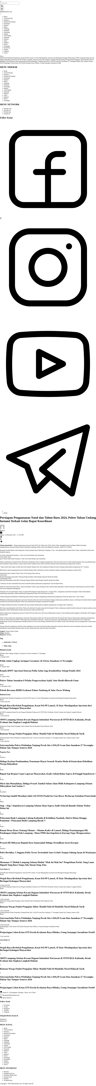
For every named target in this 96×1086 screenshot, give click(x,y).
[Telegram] (48, 508)
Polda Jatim (7, 646)
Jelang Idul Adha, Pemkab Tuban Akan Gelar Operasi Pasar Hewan (20, 573)
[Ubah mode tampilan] (2, 8)
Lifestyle (6, 51)
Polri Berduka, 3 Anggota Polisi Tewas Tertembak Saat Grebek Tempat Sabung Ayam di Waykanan (48, 852)
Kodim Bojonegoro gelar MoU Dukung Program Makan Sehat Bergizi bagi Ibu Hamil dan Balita (29, 577)
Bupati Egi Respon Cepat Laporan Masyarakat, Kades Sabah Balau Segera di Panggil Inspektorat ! (48, 774)
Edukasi (6, 25)
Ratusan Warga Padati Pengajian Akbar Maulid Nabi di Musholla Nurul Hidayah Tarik (42, 733)
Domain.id (7, 113)
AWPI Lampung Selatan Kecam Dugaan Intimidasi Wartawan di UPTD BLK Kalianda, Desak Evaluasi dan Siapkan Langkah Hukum (47, 58)
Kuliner (6, 49)
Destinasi (6, 30)
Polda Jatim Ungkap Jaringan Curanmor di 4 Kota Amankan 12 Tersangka (36, 661)
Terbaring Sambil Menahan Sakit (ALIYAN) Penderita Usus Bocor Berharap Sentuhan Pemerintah (48, 796)
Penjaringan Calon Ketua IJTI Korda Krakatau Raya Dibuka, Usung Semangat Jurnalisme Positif (32, 63)
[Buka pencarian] (1, 1)
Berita (5, 16)
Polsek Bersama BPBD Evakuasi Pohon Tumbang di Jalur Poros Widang (35, 690)
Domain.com (7, 108)
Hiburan (6, 39)
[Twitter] (1, 218)
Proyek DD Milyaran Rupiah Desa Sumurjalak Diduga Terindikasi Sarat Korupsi (39, 843)
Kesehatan (7, 23)
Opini (5, 41)
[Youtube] (48, 411)
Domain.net (7, 110)
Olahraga (6, 29)
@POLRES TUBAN (10, 642)
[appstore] (3, 1019)
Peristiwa (6, 20)
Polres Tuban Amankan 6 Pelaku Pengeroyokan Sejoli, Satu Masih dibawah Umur (39, 680)
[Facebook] (48, 216)
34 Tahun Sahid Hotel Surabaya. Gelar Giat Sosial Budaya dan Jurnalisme (22, 555)
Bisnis (5, 27)
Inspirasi (6, 42)
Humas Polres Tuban (12, 631)
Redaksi (2, 530)
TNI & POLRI (8, 18)
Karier (6, 44)
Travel (6, 53)
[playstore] (3, 1021)
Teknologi (7, 32)
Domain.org (7, 112)
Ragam (6, 34)
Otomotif (6, 37)
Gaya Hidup (7, 35)
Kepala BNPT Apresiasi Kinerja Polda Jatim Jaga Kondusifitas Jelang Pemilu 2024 (40, 671)
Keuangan (7, 46)
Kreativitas (7, 48)
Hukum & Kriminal (9, 22)
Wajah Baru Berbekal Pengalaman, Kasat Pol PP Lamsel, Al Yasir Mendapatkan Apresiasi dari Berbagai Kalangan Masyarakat (37, 58)
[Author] (2, 529)
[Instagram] (48, 315)
